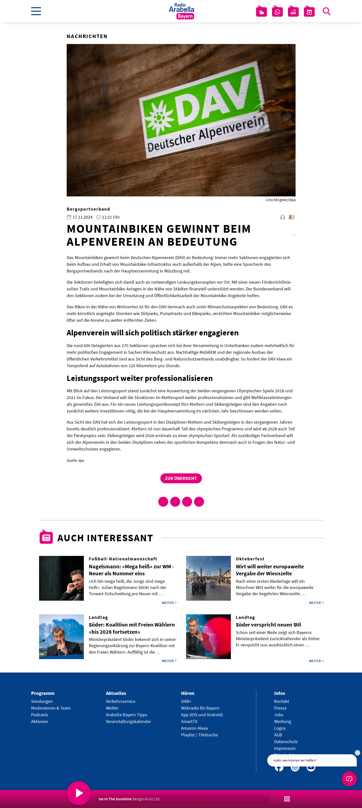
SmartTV (189, 721)
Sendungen (42, 701)
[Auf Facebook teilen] (163, 502)
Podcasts (39, 715)
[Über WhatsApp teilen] (187, 502)
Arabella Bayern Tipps (126, 715)
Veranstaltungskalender (128, 721)
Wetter (112, 708)
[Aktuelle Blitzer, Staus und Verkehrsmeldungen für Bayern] (293, 12)
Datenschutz (286, 741)
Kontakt (281, 701)
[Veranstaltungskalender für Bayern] (309, 12)
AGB (278, 735)
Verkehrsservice (120, 701)
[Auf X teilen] (175, 502)
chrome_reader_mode (292, 217)
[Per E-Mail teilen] (199, 502)
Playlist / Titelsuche (199, 735)
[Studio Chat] (277, 12)
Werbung (282, 721)
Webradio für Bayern (200, 708)
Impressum (285, 748)
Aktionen (39, 721)
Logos (280, 728)
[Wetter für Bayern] (261, 12)
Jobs (278, 715)
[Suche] (326, 11)
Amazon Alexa (194, 728)
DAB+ (186, 701)
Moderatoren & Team (51, 708)
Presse (280, 708)
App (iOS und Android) (202, 715)
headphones (283, 217)
